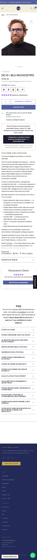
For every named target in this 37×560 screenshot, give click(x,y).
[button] (6, 95)
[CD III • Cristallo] (8, 89)
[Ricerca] (31, 8)
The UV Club (5, 507)
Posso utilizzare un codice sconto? (14, 370)
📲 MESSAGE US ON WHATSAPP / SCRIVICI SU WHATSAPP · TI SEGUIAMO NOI (18, 139)
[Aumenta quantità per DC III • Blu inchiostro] (8, 101)
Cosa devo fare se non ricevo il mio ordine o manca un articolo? (16, 410)
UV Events (4, 522)
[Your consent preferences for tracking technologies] (10, 556)
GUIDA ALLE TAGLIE (9, 260)
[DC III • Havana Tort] (17, 89)
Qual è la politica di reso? (13, 376)
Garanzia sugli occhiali (12, 352)
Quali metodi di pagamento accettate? (14, 382)
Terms (20, 557)
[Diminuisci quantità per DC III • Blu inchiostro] (3, 101)
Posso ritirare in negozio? (14, 364)
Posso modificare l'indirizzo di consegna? (15, 388)
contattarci (22, 312)
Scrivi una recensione (18, 282)
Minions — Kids (6, 498)
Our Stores (5, 518)
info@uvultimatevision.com (8, 546)
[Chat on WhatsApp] (33, 555)
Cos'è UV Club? (8, 330)
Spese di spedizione (14, 81)
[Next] (22, 66)
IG (3, 457)
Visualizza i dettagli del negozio (15, 119)
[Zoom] (31, 21)
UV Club (9, 243)
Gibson (4, 487)
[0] (34, 8)
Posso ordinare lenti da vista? (15, 335)
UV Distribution (6, 526)
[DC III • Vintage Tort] (3, 89)
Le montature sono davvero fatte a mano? (14, 341)
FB (8, 457)
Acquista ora (18, 107)
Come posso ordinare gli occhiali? (13, 358)
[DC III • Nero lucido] (22, 89)
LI (12, 457)
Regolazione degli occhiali (14, 347)
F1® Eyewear (5, 483)
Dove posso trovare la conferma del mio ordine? (13, 395)
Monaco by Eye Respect (8, 479)
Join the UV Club (11, 463)
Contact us (4, 529)
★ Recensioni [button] (35, 282)
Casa (2, 14)
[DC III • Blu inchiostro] (13, 89)
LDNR (3, 491)
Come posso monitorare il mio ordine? (15, 402)
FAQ (3, 514)
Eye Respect (5, 476)
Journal (4, 511)
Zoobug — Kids (6, 494)
